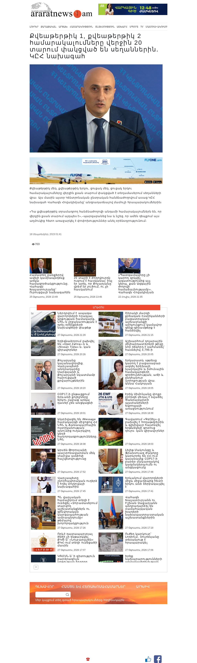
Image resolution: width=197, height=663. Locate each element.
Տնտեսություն (105, 26)
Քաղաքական (48, 26)
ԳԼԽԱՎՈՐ (44, 587)
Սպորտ (134, 26)
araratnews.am (111, 620)
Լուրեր (34, 26)
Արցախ (63, 26)
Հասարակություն (81, 26)
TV (141, 26)
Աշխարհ (122, 26)
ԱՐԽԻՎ (143, 587)
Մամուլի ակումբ (156, 26)
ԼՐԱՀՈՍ (98, 307)
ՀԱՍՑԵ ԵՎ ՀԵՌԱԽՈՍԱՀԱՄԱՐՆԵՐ (93, 587)
